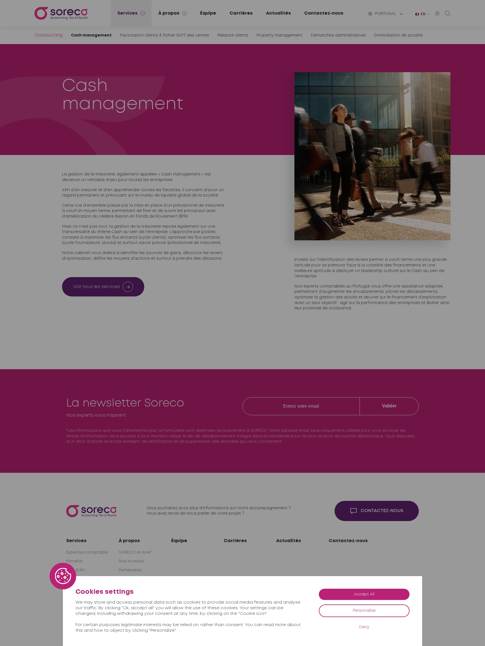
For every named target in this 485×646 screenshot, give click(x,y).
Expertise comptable (87, 552)
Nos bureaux (131, 561)
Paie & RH (75, 570)
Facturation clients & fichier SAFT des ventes (164, 35)
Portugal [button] (385, 13)
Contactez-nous (323, 13)
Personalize (364, 610)
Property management (279, 35)
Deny (364, 627)
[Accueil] (61, 13)
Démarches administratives (338, 35)
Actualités (278, 13)
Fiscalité (74, 561)
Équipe (208, 13)
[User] (437, 13)
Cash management (91, 35)
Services (76, 541)
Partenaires (130, 570)
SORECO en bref (135, 552)
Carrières (241, 13)
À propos (129, 541)
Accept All (364, 594)
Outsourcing (49, 35)
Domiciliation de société (398, 35)
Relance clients (233, 35)
